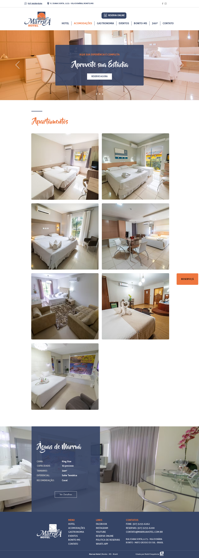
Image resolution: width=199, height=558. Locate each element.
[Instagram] (165, 3)
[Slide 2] (99, 94)
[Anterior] (17, 65)
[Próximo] (181, 65)
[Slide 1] (96, 93)
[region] (65, 166)
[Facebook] (162, 3)
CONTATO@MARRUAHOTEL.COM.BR (144, 532)
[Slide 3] (102, 93)
